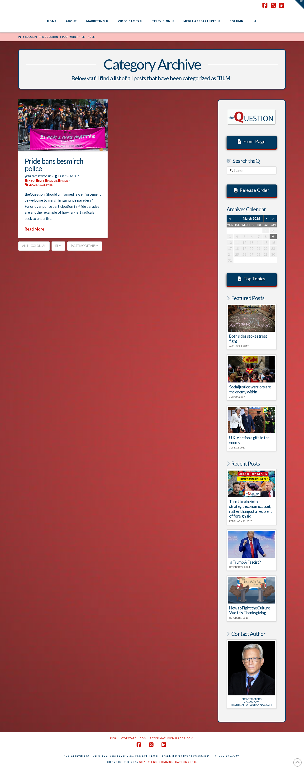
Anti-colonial (34, 246)
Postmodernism (84, 246)
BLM (41, 180)
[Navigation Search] (255, 21)
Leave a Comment (41, 184)
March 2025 (251, 218)
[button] (299, 4)
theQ (31, 180)
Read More (34, 229)
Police (52, 180)
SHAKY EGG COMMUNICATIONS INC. (168, 761)
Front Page (254, 141)
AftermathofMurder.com (172, 738)
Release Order (254, 190)
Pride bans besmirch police (54, 165)
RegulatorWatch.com (128, 738)
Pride (64, 180)
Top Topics (254, 278)
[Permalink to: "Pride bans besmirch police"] (63, 125)
